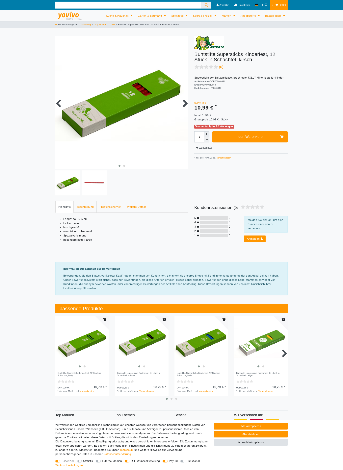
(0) (221, 67)
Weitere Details (136, 206)
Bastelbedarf (273, 15)
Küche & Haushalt (117, 15)
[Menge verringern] (206, 139)
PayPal (173, 460)
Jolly (112, 24)
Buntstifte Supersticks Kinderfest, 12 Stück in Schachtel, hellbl (198, 374)
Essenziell (68, 460)
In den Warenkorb (248, 137)
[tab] (64, 207)
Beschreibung (85, 206)
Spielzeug (177, 15)
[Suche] (206, 5)
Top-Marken (100, 24)
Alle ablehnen (250, 434)
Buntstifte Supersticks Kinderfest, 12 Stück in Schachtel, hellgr (79, 374)
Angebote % (249, 15)
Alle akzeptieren (251, 426)
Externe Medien (112, 460)
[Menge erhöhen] (206, 134)
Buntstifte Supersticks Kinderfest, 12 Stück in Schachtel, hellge (257, 374)
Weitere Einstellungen (69, 465)
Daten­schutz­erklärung (117, 454)
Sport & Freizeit (203, 15)
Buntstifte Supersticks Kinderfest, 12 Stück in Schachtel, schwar (138, 374)
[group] (82, 343)
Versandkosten (223, 158)
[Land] (256, 5)
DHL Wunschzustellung (145, 460)
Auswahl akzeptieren (251, 442)
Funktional (193, 460)
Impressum (126, 449)
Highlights (64, 206)
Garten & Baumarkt (150, 15)
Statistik (88, 460)
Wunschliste (205, 147)
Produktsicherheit (110, 206)
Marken (227, 15)
